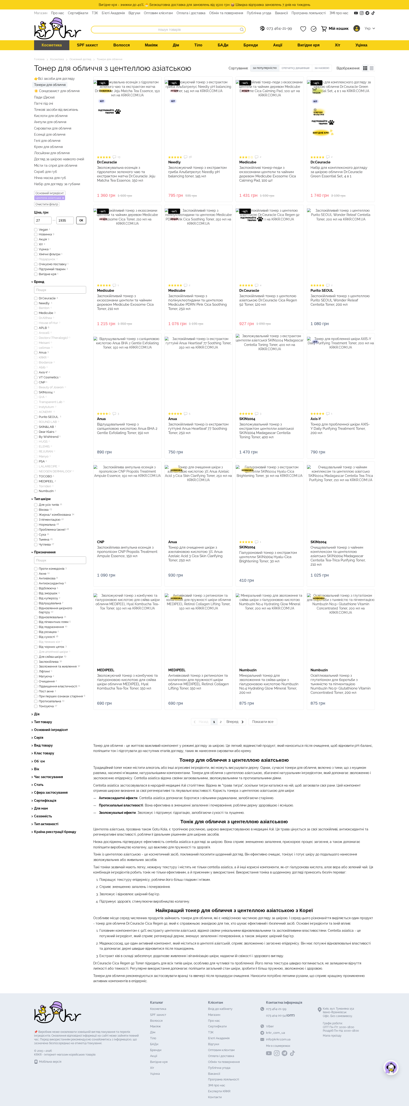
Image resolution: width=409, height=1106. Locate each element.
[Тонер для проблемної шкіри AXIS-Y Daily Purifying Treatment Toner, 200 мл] (341, 372)
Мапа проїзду (332, 1035)
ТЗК (95, 13)
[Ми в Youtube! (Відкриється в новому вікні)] (356, 13)
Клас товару (44, 753)
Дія (37, 714)
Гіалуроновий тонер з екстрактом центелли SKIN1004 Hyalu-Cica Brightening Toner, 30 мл (268, 557)
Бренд (39, 282)
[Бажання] (303, 29)
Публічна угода (259, 13)
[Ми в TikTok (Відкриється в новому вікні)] (373, 13)
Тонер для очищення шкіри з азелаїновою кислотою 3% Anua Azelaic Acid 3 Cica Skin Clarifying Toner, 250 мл (195, 553)
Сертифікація (45, 800)
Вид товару (43, 745)
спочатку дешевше (296, 68)
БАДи (223, 45)
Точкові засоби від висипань (56, 110)
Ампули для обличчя (50, 122)
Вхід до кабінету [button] (220, 1009)
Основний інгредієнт (51, 730)
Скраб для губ (45, 172)
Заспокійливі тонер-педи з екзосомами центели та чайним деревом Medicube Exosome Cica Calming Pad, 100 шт (267, 174)
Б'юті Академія (113, 13)
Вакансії (281, 13)
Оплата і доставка (191, 13)
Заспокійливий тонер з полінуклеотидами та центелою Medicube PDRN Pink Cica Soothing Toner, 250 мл (197, 302)
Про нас (57, 13)
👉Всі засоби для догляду (54, 79)
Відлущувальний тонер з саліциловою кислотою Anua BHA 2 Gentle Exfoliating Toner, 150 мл (127, 428)
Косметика (52, 45)
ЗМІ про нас (338, 13)
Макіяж (151, 45)
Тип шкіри (42, 499)
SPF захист (87, 45)
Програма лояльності (309, 13)
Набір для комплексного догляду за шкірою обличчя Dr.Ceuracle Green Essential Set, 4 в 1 (339, 172)
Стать (38, 785)
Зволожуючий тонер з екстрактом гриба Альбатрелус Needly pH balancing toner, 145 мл (197, 172)
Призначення (45, 552)
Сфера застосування (51, 793)
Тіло (198, 45)
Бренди (251, 45)
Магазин (40, 13)
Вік (36, 769)
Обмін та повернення (226, 13)
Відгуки (134, 13)
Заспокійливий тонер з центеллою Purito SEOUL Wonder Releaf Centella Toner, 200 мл (340, 300)
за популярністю (265, 68)
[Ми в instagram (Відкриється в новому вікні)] (362, 13)
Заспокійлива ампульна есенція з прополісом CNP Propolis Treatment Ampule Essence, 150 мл (127, 551)
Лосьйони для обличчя (52, 153)
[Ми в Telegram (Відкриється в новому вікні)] (367, 13)
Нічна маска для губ (50, 178)
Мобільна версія (49, 1061)
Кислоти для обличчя (50, 116)
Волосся (121, 45)
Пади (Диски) (44, 97)
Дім (176, 45)
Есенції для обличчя (49, 134)
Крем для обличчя (48, 147)
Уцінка (361, 45)
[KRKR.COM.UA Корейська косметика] (57, 1012)
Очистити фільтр (47, 204)
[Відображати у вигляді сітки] (365, 68)
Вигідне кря (309, 45)
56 (190, 156)
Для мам (41, 808)
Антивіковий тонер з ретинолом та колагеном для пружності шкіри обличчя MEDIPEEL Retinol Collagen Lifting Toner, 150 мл (198, 681)
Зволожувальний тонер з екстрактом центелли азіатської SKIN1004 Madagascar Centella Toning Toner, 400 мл (266, 430)
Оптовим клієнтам (158, 13)
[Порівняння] (313, 29)
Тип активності (46, 824)
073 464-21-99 (279, 28)
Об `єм (39, 761)
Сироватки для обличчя (52, 128)
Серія (38, 737)
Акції (277, 45)
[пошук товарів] (242, 29)
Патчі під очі (43, 103)
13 (118, 156)
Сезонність (43, 816)
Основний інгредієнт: (50, 193)
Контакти (215, 1097)
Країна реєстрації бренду (55, 832)
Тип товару (43, 722)
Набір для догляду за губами (57, 184)
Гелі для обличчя (47, 141)
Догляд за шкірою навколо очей (59, 159)
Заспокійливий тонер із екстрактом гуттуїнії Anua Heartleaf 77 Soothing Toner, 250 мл (198, 428)
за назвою (322, 68)
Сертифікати (78, 13)
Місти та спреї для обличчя (55, 165)
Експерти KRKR (219, 1091)
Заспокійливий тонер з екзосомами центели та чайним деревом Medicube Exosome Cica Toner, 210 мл (125, 302)
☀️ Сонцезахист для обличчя (57, 91)
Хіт (337, 45)
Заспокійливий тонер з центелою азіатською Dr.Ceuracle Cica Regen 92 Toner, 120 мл (268, 300)
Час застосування (48, 777)
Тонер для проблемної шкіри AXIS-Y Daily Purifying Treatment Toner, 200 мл (340, 428)
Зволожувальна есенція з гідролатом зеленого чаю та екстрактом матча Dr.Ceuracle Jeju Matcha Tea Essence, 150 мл (126, 174)
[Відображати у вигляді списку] (372, 68)
